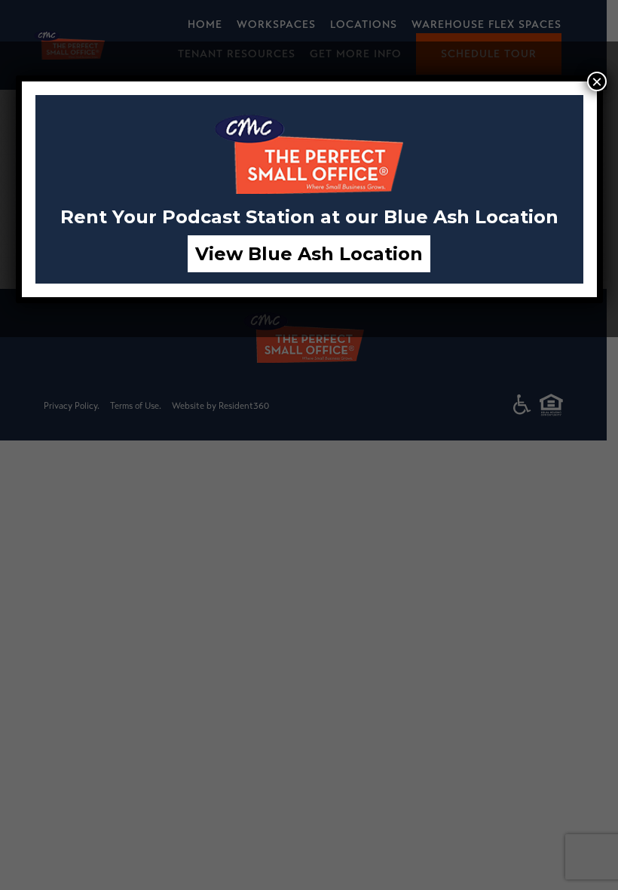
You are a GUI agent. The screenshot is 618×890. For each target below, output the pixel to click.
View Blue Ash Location (309, 254)
